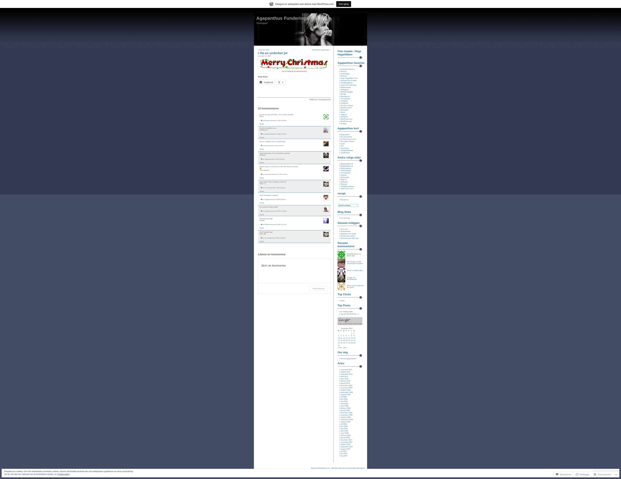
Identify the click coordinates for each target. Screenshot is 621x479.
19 (344, 340)
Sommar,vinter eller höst (349, 238)
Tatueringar (345, 148)
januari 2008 (345, 438)
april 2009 (344, 403)
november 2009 (346, 388)
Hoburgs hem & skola (349, 80)
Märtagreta (267, 120)
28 (349, 343)
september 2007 (347, 447)
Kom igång (344, 4)
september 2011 (347, 374)
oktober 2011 (345, 372)
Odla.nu (344, 179)
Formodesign (345, 173)
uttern (265, 145)
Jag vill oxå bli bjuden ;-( (350, 314)
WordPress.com (346, 119)
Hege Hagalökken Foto (349, 78)
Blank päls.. (351, 256)
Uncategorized (324, 99)
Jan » (345, 347)
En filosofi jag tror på (348, 139)
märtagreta (345, 89)
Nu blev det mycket (348, 236)
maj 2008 (344, 428)
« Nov (340, 347)
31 (339, 345)
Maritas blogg (346, 87)
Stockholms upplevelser (320, 50)
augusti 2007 (345, 449)
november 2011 (346, 369)
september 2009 (347, 392)
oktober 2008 (346, 417)
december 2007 (346, 440)
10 (339, 338)
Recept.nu (344, 200)
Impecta (344, 175)
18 (342, 340)
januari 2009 (345, 410)
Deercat (343, 71)
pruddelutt (267, 211)
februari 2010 (346, 381)
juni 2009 (344, 399)
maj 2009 (344, 401)
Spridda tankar (346, 108)
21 (349, 340)
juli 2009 (344, 397)
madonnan (267, 134)
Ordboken (344, 182)
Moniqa (343, 94)
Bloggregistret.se (347, 164)
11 (341, 338)
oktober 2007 (346, 444)
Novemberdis (345, 231)
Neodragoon (345, 96)
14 (349, 338)
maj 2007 (344, 456)
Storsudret (344, 110)
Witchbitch (267, 224)
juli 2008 (344, 424)
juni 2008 (344, 426)
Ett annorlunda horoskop (355, 262)
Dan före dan (264, 50)
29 (352, 343)
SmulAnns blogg (347, 105)
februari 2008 (346, 435)
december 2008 (346, 413)
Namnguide (345, 177)
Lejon (343, 143)
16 (354, 338)
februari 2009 (346, 408)
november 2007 (346, 442)
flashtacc (344, 76)
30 (354, 343)
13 (347, 338)
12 (344, 338)
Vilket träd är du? (347, 189)
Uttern (343, 112)
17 (339, 340)
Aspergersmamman (347, 69)
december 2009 (346, 385)
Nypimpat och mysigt (348, 234)
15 (352, 338)
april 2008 (344, 431)
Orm (342, 146)
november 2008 (346, 415)
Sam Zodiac (351, 262)
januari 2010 (345, 383)
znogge (266, 159)
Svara (262, 124)
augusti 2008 (345, 422)
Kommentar (319, 288)
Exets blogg (345, 74)
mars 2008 (345, 433)
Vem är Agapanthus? (348, 358)
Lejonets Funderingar (349, 85)
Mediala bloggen (347, 92)
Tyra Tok (266, 188)
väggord (344, 114)
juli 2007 (344, 451)
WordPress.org (346, 121)
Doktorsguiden (346, 168)
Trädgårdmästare (347, 150)
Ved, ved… (345, 229)
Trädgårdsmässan (347, 186)
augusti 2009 (345, 394)
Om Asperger (345, 98)
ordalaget (266, 199)
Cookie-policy (64, 474)
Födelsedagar (346, 170)
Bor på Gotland (346, 137)
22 (352, 340)
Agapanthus (345, 134)
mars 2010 (345, 379)
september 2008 (347, 419)
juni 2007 (344, 453)
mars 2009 (345, 406)
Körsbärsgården (347, 83)
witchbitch (344, 117)
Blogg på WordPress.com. (321, 468)
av (263, 120)
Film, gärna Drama (347, 141)
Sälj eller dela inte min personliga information (348, 468)
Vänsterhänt (345, 153)
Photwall (344, 184)
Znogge (343, 123)
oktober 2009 (346, 390)
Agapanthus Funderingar (283, 18)
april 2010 (344, 376)
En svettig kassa (347, 311)
